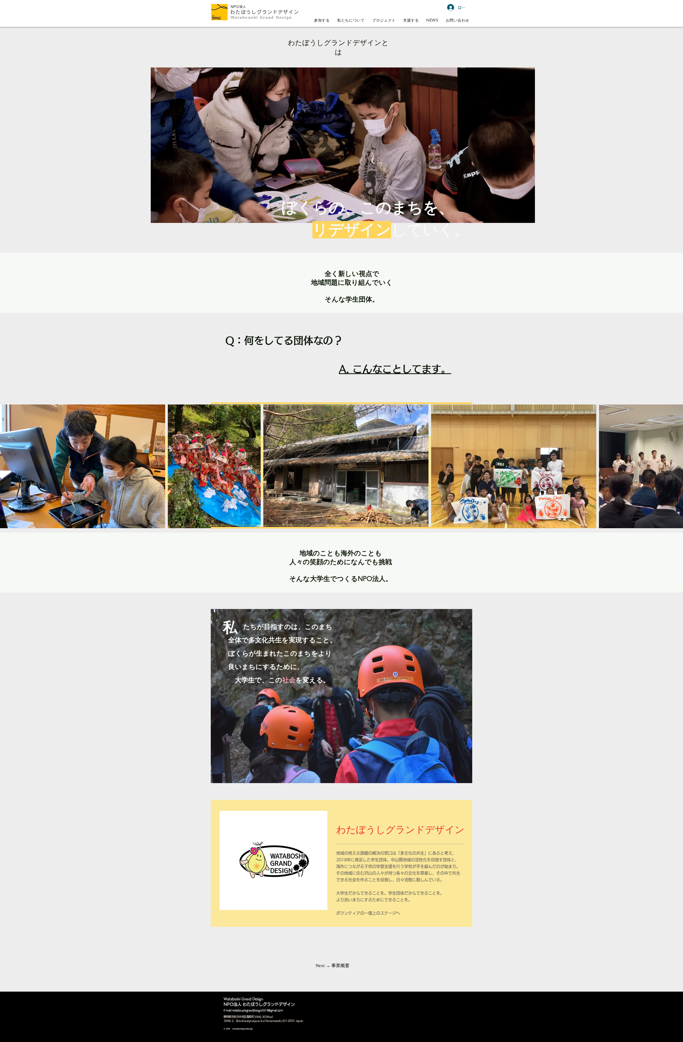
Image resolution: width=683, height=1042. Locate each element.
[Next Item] (674, 466)
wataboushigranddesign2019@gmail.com (257, 1010)
